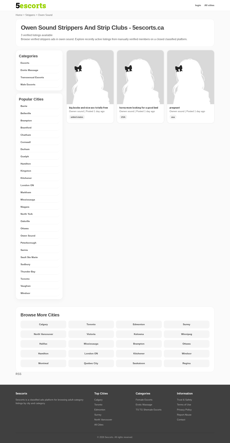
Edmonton (139, 324)
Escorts (25, 63)
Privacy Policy (184, 409)
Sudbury (25, 264)
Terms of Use (184, 404)
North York (27, 214)
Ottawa (25, 228)
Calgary (43, 324)
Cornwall (26, 142)
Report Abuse (184, 414)
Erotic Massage (29, 70)
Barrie (24, 106)
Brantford (26, 127)
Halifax (43, 343)
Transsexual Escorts (32, 77)
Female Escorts (144, 399)
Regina (187, 363)
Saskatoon (139, 363)
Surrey (186, 324)
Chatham (26, 135)
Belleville (26, 113)
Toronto (25, 278)
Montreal (43, 363)
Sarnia (24, 250)
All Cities (98, 424)
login (198, 5)
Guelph (25, 156)
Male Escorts (28, 84)
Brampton (26, 120)
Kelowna (139, 334)
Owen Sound (28, 235)
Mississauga (28, 199)
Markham (26, 192)
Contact (181, 419)
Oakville (25, 221)
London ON (27, 185)
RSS (18, 374)
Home (19, 14)
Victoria (91, 334)
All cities (209, 5)
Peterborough (28, 242)
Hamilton (26, 163)
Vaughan (26, 286)
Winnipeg (186, 334)
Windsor (25, 293)
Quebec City (91, 363)
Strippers (30, 14)
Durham (25, 149)
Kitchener (26, 178)
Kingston (26, 170)
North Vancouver (43, 334)
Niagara (25, 206)
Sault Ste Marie (29, 257)
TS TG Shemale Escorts (148, 409)
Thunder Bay (28, 271)
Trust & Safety (184, 399)
